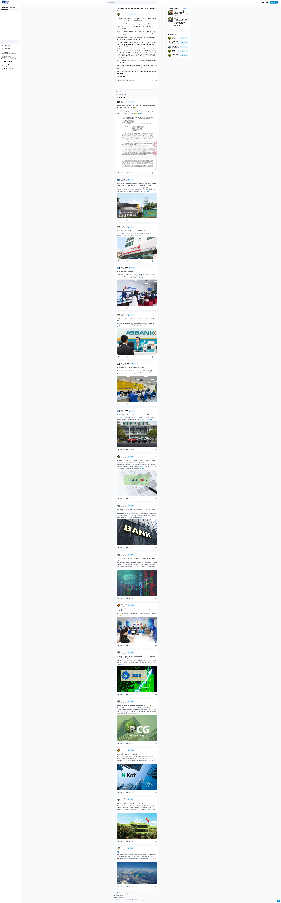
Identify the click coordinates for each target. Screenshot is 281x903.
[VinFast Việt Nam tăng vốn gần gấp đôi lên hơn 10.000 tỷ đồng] (137, 434)
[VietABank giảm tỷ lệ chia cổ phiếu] (137, 293)
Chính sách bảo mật (14, 53)
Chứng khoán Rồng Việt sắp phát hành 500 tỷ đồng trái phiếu (134, 231)
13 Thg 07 (123, 702)
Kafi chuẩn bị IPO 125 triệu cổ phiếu (127, 754)
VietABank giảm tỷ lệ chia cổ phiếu (127, 271)
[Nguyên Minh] (118, 268)
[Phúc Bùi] (118, 180)
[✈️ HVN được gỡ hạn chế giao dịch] (137, 873)
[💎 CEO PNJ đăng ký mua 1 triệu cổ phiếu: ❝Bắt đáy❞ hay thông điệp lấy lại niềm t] (137, 583)
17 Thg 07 (123, 268)
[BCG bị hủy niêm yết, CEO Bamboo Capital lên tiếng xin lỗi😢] (137, 728)
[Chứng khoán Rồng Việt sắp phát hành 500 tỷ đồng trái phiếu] (137, 247)
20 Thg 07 (123, 180)
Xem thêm (139, 113)
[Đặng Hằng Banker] (118, 364)
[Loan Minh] (118, 505)
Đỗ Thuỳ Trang (124, 13)
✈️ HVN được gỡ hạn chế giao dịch (127, 852)
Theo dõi (133, 14)
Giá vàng (12, 7)
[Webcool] (137, 85)
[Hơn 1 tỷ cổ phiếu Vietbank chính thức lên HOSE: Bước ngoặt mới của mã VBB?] (137, 630)
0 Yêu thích (122, 80)
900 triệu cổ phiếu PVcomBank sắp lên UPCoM (130, 367)
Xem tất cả (185, 34)
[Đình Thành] (118, 102)
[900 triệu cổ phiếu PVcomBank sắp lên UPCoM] (137, 389)
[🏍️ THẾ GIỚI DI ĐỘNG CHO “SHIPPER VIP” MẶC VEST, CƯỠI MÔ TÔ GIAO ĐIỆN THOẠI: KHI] (170, 22)
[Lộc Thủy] (118, 456)
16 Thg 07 (123, 315)
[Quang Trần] (118, 605)
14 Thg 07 (123, 555)
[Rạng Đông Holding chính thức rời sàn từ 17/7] (137, 826)
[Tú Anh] (118, 227)
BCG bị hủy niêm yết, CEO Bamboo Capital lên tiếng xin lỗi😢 (134, 705)
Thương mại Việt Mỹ (122, 94)
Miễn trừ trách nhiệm (12, 52)
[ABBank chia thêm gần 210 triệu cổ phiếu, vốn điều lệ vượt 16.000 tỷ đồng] (137, 341)
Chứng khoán (4, 7)
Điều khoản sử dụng (5, 53)
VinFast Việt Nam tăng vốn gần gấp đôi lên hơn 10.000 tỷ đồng (135, 415)
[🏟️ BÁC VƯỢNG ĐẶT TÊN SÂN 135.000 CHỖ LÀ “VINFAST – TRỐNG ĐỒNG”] (170, 13)
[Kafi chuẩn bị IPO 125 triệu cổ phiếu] (137, 777)
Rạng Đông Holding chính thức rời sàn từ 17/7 (130, 803)
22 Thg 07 (123, 102)
